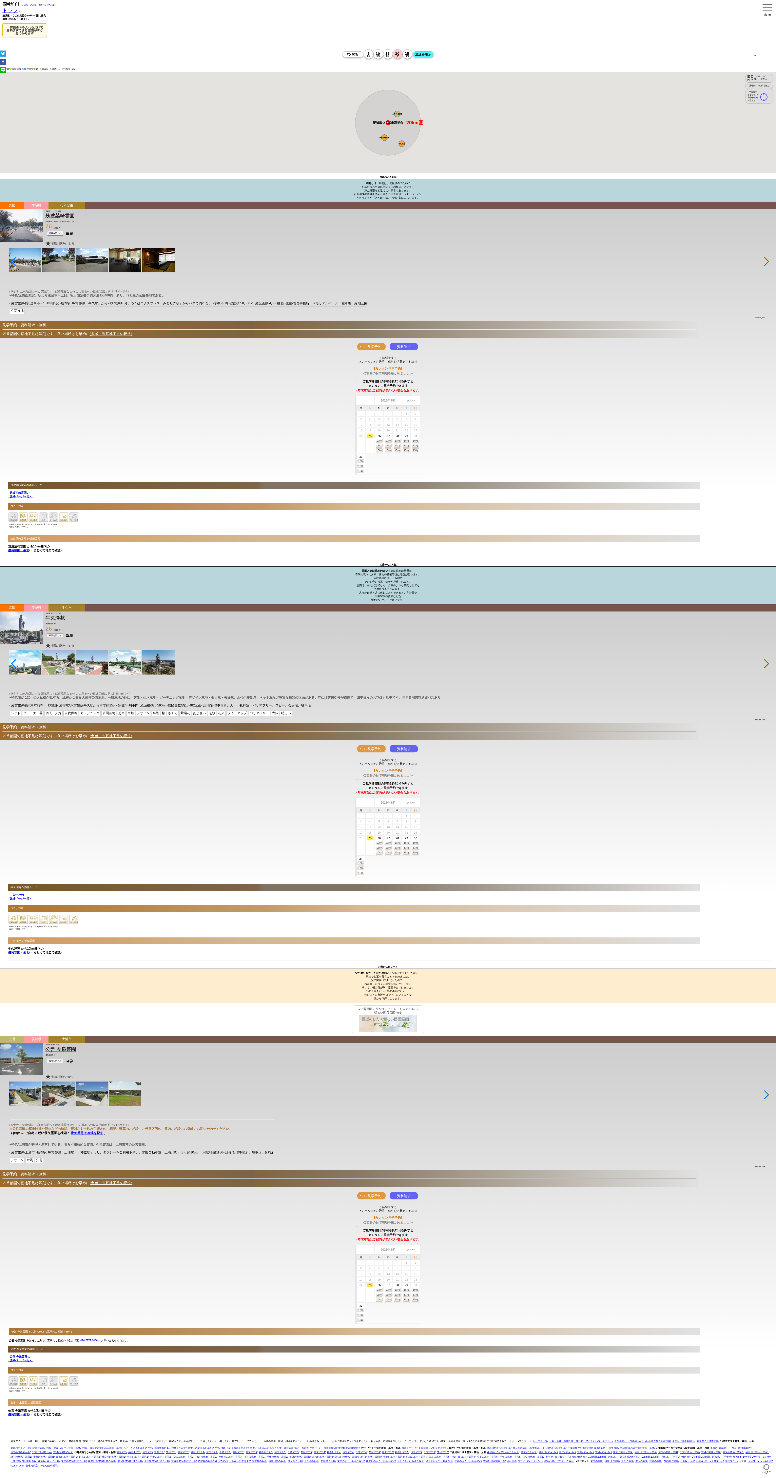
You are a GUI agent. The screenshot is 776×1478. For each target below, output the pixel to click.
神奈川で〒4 (334, 1452)
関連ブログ (731, 1461)
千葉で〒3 (293, 1452)
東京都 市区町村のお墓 (73, 1461)
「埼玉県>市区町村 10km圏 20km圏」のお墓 (695, 1456)
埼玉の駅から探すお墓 (554, 1447)
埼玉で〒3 (280, 1452)
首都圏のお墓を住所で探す (212, 1461)
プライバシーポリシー (530, 1461)
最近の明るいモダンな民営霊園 (27, 1447)
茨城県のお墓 (328, 1461)
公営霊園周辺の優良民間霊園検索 (339, 1447)
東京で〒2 (183, 1452)
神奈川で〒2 (197, 1452)
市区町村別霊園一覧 (494, 1461)
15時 (379, 450)
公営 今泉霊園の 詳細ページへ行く (20, 1358)
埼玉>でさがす (567, 1452)
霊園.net (718, 1461)
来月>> (411, 400)
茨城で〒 (171, 1452)
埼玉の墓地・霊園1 (21, 1456)
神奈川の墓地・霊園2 (113, 1456)
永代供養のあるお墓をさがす (170, 1447)
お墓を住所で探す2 (239, 1461)
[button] (402, 143)
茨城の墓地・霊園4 (416, 1456)
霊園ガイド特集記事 (707, 1441)
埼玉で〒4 (348, 1452)
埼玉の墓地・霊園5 (487, 1456)
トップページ (540, 1441)
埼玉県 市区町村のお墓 (129, 1461)
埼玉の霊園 (641, 1461)
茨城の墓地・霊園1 (66, 1456)
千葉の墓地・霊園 (689, 1452)
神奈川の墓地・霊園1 (757, 1452)
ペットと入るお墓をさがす (137, 1447)
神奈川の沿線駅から (743, 1447)
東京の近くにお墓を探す (350, 1461)
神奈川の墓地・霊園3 (230, 1456)
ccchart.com (17, 1465)
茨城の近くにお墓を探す (467, 1461)
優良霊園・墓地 (18, 550)
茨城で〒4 (374, 1452)
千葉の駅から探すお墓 (580, 1447)
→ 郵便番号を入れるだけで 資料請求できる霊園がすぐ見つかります (24, 30)
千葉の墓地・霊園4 (393, 1456)
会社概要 (512, 1461)
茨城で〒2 (238, 1452)
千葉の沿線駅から (41, 1452)
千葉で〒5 (429, 1452)
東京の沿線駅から (720, 1447)
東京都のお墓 (259, 1461)
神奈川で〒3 (265, 1452)
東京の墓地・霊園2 (89, 1456)
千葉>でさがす (585, 1452)
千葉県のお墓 (311, 1461)
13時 (379, 445)
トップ (10, 10)
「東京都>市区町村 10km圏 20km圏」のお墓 (591, 1456)
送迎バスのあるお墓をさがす (266, 1447)
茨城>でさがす (603, 1452)
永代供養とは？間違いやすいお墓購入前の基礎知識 (642, 1441)
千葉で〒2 (225, 1452)
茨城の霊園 (655, 1461)
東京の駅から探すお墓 (499, 1447)
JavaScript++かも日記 (760, 1461)
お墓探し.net (687, 1461)
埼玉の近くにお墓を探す (439, 1461)
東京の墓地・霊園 (623, 1452)
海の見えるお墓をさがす (234, 1447)
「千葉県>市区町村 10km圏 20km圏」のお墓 (745, 1456)
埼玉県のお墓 (295, 1461)
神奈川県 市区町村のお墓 (101, 1461)
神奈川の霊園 (612, 1461)
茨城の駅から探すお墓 (606, 1447)
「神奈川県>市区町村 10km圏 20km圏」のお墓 (643, 1456)
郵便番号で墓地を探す (87, 1133)
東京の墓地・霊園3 (206, 1456)
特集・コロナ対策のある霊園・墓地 (101, 1447)
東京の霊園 (596, 1461)
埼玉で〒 (147, 1452)
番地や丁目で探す (555, 1456)
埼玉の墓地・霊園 (668, 1452)
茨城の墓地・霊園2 (183, 1456)
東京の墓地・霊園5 (439, 1456)
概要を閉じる (55, 233)
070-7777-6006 (89, 1340)
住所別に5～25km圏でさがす (503, 1452)
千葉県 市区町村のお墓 (156, 1461)
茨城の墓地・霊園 (711, 1452)
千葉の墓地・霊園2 (160, 1456)
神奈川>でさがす (548, 1452)
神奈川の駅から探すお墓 (526, 1447)
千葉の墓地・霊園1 (43, 1456)
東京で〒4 (319, 1452)
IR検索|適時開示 (48, 1465)
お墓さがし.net (704, 1461)
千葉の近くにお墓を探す (410, 1461)
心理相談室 (32, 1465)
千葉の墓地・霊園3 (277, 1456)
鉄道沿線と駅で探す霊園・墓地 (637, 1447)
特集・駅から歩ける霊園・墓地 (63, 1447)
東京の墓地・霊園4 (322, 1456)
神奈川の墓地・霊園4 (346, 1456)
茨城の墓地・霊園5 (533, 1456)
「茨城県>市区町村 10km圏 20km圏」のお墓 (35, 1461)
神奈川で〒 (134, 1452)
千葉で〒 (159, 1452)
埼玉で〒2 (211, 1452)
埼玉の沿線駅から (20, 1452)
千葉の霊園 (627, 1461)
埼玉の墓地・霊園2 (137, 1456)
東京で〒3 (251, 1452)
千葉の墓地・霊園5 (510, 1456)
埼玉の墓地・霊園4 (370, 1456)
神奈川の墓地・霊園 (645, 1452)
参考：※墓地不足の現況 (111, 334)
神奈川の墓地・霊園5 (463, 1456)
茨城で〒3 (306, 1452)
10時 (379, 440)
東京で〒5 (387, 1452)
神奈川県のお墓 (277, 1461)
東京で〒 (121, 1452)
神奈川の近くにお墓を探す (380, 1461)
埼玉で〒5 (416, 1452)
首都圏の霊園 (671, 1461)
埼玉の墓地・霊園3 (254, 1456)
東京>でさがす (529, 1452)
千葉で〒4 (361, 1452)
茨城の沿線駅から (63, 1452)
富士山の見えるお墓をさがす (203, 1447)
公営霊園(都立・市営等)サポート (301, 1447)
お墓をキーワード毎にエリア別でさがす (423, 1447)
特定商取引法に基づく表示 (559, 1461)
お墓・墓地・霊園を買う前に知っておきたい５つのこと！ (580, 1441)
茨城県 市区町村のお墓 (183, 1461)
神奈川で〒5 (402, 1452)
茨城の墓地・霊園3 (299, 1456)
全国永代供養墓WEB (683, 1441)
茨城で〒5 (442, 1452)
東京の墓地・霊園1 (733, 1452)
